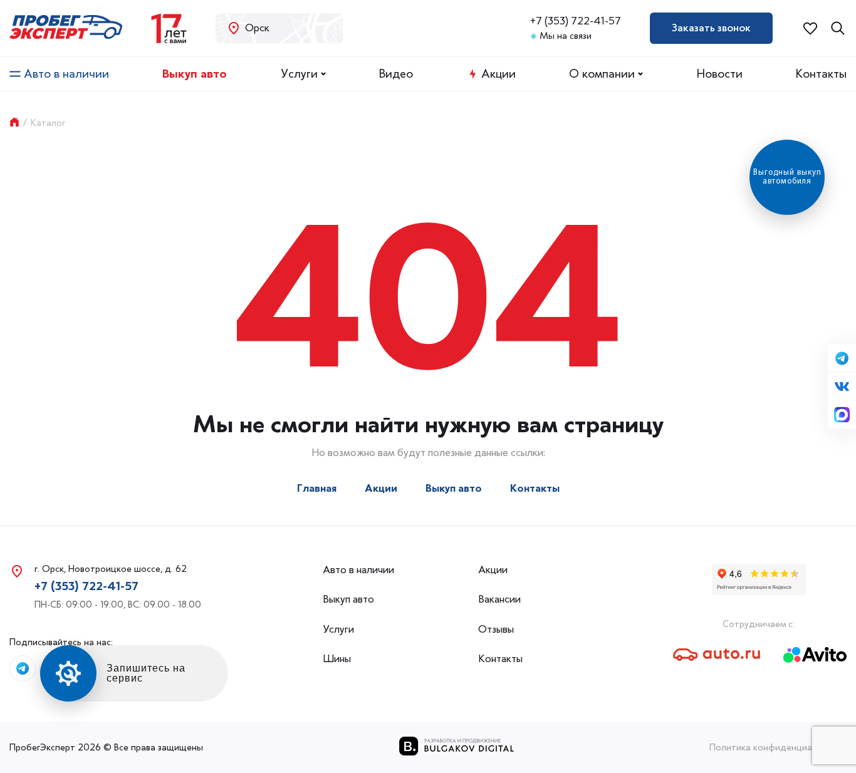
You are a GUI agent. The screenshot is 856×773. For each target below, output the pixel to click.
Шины (337, 659)
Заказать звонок (711, 27)
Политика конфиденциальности (778, 747)
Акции (498, 74)
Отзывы (496, 629)
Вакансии (499, 599)
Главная (317, 488)
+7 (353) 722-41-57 (575, 21)
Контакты (821, 74)
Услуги (299, 74)
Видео (396, 74)
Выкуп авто (194, 74)
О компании (602, 74)
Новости (720, 74)
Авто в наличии (66, 74)
